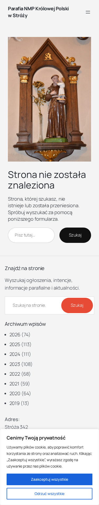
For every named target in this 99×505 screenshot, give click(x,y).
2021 (15, 383)
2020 (15, 393)
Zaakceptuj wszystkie (49, 479)
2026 (15, 334)
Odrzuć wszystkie (49, 493)
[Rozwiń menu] (88, 12)
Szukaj (75, 235)
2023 (15, 364)
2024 (15, 354)
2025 (15, 344)
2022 (15, 374)
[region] (49, 467)
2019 (15, 403)
